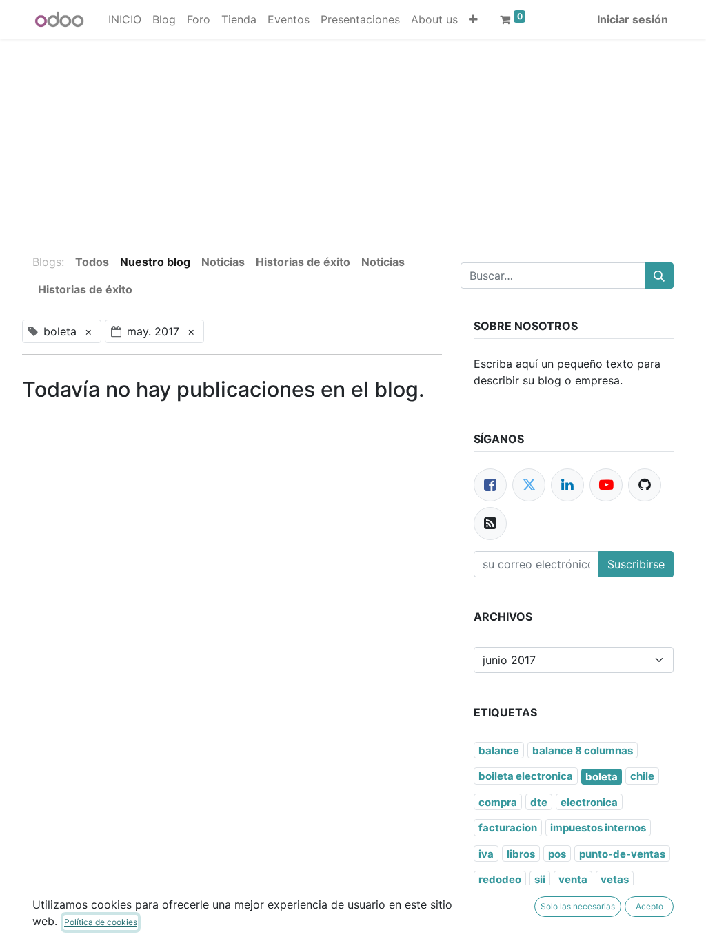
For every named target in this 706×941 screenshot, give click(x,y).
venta (572, 879)
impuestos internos (598, 827)
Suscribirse (636, 564)
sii (539, 879)
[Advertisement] (353, 135)
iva (486, 853)
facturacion (507, 827)
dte (538, 802)
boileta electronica (525, 776)
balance (498, 750)
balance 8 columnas (582, 750)
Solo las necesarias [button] (578, 906)
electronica (589, 802)
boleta (601, 776)
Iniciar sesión (632, 19)
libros (521, 853)
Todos (92, 262)
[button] (473, 19)
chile (642, 776)
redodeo (499, 879)
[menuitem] (125, 19)
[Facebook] (490, 484)
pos (557, 853)
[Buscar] (659, 275)
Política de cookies (100, 922)
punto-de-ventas (622, 853)
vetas (615, 879)
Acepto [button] (649, 906)
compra (497, 802)
